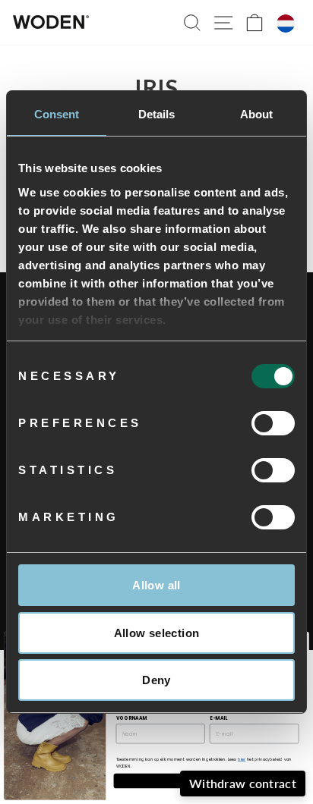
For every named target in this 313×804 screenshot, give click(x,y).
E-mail (218, 717)
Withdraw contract (242, 783)
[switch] (273, 423)
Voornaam (131, 717)
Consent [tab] (57, 114)
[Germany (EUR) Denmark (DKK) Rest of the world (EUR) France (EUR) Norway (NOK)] (286, 23)
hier (241, 759)
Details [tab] (156, 114)
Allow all (156, 585)
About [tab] (256, 114)
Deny (156, 680)
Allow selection (157, 633)
